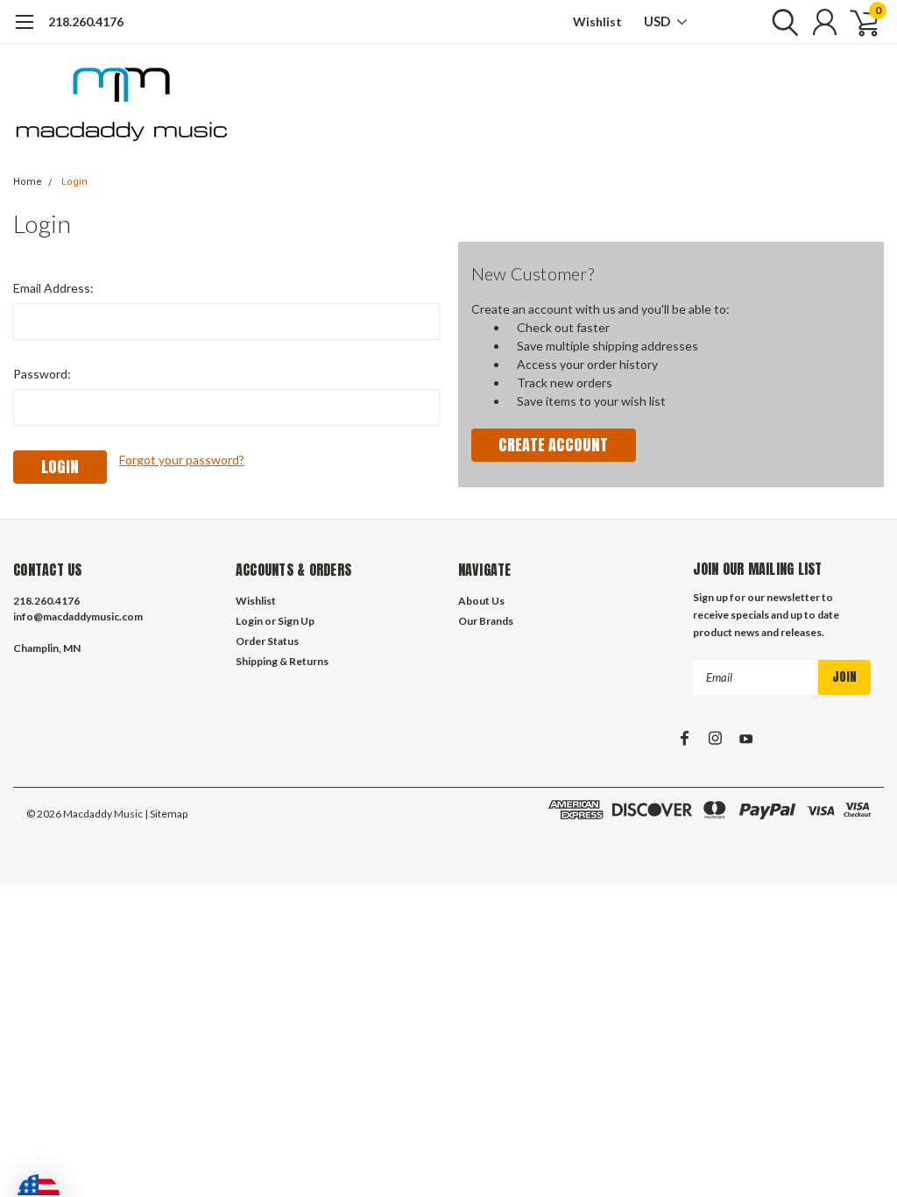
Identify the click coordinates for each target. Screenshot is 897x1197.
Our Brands (485, 620)
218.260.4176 (86, 21)
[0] (857, 22)
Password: (42, 373)
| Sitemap (166, 813)
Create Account (553, 445)
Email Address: (53, 287)
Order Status (267, 641)
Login (74, 182)
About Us (481, 600)
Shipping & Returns (282, 661)
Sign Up (296, 620)
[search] (781, 22)
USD (658, 21)
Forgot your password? (181, 459)
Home (27, 182)
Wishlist (597, 21)
